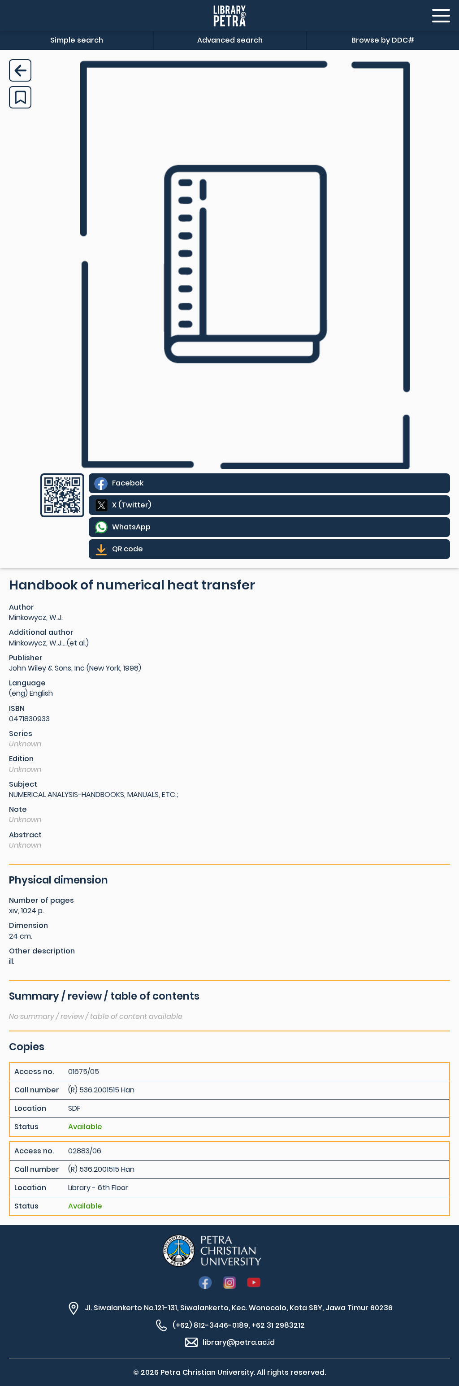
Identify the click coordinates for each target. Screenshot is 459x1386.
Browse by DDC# (383, 40)
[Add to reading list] (20, 97)
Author (21, 607)
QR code (127, 549)
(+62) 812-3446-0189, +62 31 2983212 (239, 1325)
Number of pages (41, 900)
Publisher (26, 658)
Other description (42, 951)
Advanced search (230, 40)
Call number (36, 1090)
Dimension (28, 925)
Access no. (34, 1071)
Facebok (127, 483)
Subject (23, 784)
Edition (21, 759)
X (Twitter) (131, 505)
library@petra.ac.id (239, 1342)
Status (26, 1126)
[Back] (20, 70)
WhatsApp (131, 527)
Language (27, 683)
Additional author (41, 632)
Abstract (25, 835)
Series (20, 733)
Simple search (76, 40)
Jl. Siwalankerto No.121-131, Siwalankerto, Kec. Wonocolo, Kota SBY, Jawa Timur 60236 (239, 1308)
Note (18, 809)
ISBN (17, 708)
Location (30, 1108)
